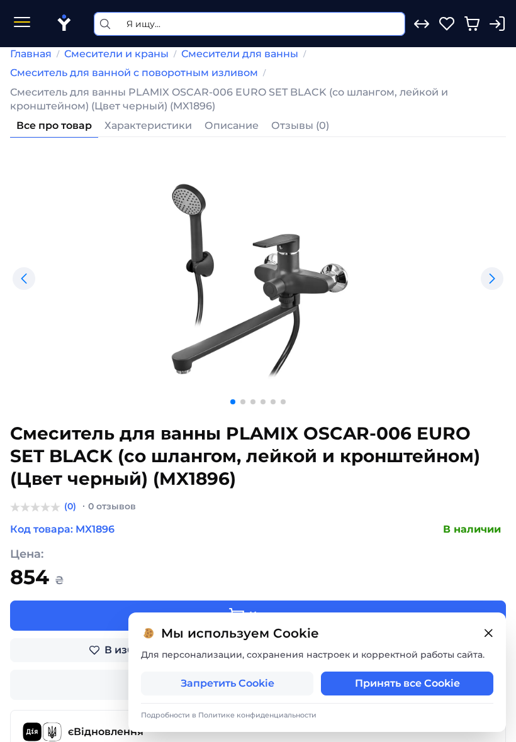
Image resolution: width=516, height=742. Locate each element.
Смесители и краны (116, 54)
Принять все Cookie (407, 683)
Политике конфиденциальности (257, 715)
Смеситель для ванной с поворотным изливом (134, 73)
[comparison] (422, 23)
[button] (24, 278)
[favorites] (447, 23)
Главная (31, 54)
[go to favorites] (447, 23)
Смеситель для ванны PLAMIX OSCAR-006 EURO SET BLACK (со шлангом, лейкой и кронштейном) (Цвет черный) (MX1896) (229, 99)
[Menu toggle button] (22, 23)
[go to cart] (472, 23)
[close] (488, 633)
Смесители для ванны (239, 54)
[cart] (472, 23)
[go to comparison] (421, 23)
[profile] (497, 23)
